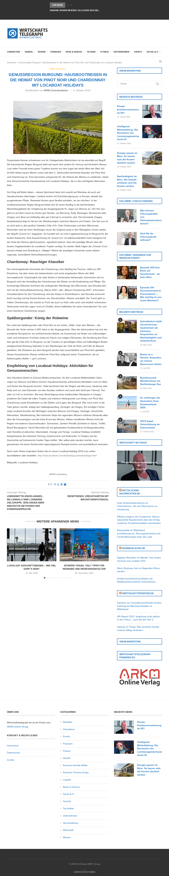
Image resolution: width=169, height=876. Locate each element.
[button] (68, 5)
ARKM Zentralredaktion (56, 90)
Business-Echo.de (133, 548)
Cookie (10, 760)
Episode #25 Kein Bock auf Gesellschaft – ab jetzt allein (150, 272)
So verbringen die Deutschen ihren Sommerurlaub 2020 (150, 402)
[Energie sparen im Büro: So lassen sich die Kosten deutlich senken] (152, 158)
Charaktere (13, 51)
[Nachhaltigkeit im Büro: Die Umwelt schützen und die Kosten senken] (152, 181)
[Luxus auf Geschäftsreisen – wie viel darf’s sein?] (31, 544)
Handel (29, 51)
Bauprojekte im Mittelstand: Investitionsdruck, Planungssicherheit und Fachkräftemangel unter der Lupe (138, 533)
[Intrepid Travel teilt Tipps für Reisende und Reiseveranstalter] (84, 544)
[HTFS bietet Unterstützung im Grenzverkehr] (127, 426)
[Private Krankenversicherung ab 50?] (152, 111)
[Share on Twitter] (58, 484)
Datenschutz (13, 752)
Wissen (42, 51)
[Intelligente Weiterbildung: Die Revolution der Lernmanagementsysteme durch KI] (152, 131)
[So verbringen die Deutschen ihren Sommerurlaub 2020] (127, 402)
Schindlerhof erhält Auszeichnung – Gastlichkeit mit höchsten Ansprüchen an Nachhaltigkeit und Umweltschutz (151, 331)
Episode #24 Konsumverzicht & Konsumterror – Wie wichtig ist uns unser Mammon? (151, 294)
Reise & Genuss (74, 51)
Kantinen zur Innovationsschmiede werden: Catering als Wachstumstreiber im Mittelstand (139, 605)
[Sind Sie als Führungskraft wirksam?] (127, 238)
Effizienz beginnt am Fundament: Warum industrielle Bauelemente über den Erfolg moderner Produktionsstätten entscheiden (139, 519)
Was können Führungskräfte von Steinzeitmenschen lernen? (151, 217)
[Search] (160, 61)
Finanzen (55, 51)
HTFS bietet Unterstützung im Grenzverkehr (150, 424)
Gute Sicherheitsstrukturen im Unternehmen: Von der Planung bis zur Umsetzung (137, 506)
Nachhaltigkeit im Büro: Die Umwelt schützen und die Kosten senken (127, 181)
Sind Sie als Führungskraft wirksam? (148, 236)
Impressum (13, 745)
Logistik (67, 779)
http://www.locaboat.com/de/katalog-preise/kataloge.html (67, 455)
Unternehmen (121, 51)
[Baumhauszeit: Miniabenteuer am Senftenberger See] (127, 382)
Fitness (104, 51)
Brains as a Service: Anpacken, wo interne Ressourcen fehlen (151, 359)
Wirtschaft (68, 830)
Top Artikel (68, 808)
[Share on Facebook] (55, 484)
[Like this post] (51, 484)
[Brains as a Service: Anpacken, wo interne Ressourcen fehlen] (127, 359)
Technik (91, 51)
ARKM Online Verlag (17, 726)
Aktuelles (67, 722)
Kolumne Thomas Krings (76, 772)
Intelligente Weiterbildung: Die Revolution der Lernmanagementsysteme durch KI (128, 133)
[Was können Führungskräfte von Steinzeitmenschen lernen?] (127, 215)
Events (138, 51)
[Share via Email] (65, 484)
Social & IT (152, 51)
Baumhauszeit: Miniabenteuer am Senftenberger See (150, 380)
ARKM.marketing (58, 474)
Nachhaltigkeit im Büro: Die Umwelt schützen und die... (80, 10)
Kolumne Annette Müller (75, 765)
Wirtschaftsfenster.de (138, 593)
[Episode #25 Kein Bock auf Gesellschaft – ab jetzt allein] (127, 272)
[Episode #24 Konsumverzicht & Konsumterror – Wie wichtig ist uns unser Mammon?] (127, 292)
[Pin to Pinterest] (62, 484)
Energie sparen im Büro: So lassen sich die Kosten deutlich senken (127, 158)
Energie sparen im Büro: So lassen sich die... (75, 5)
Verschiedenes (70, 823)
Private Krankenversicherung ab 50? (128, 109)
